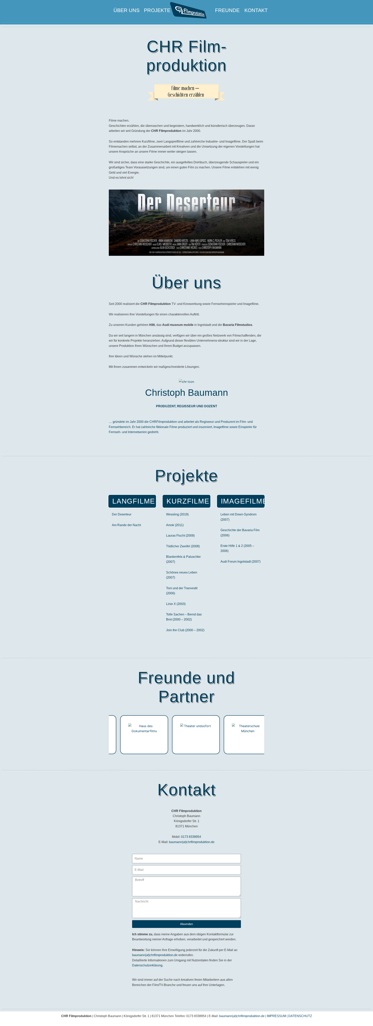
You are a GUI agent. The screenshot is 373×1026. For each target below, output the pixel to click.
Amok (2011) (175, 525)
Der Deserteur (121, 514)
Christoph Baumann (186, 392)
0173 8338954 (191, 836)
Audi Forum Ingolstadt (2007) (240, 561)
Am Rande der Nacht (126, 525)
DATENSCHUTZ (300, 1016)
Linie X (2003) (176, 604)
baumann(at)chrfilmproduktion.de (191, 842)
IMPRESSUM (276, 1016)
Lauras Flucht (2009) (180, 535)
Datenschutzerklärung (147, 965)
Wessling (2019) (177, 514)
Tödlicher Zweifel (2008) (183, 546)
